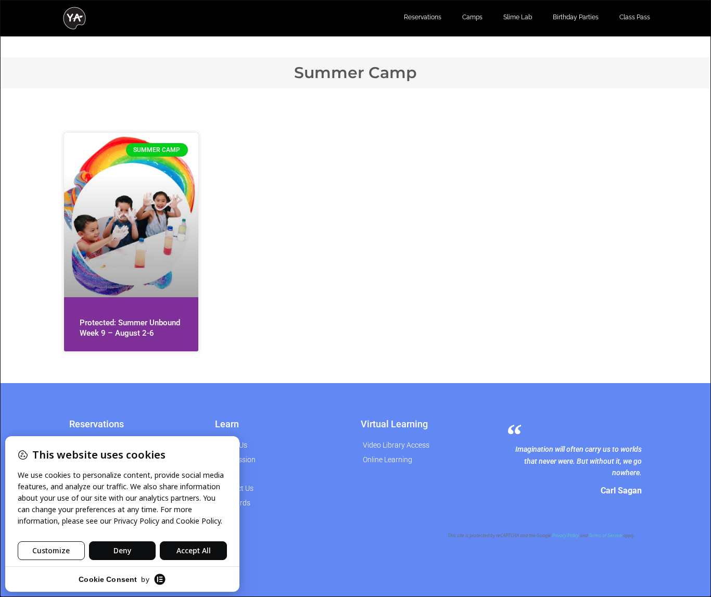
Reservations (422, 17)
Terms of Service (605, 535)
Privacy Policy (565, 535)
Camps (472, 17)
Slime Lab (517, 17)
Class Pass (634, 17)
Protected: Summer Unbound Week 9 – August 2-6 (130, 328)
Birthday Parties (576, 17)
